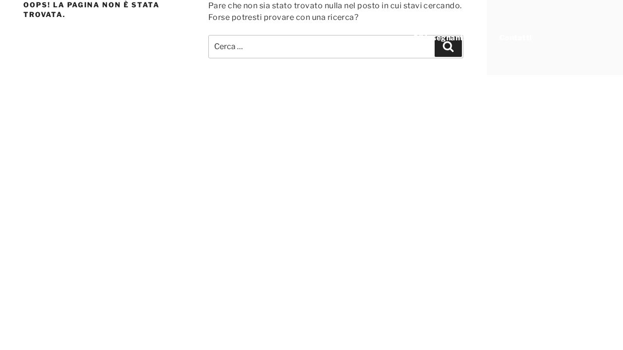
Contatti (515, 37)
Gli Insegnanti (439, 37)
